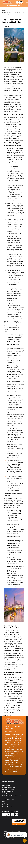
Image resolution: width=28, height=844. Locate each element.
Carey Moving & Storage (11, 677)
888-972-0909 (9, 728)
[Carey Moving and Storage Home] (7, 2)
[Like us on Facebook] (4, 815)
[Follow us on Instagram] (12, 815)
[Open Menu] (27, 2)
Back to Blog (7, 715)
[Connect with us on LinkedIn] (16, 815)
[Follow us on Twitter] (8, 815)
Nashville (8, 71)
